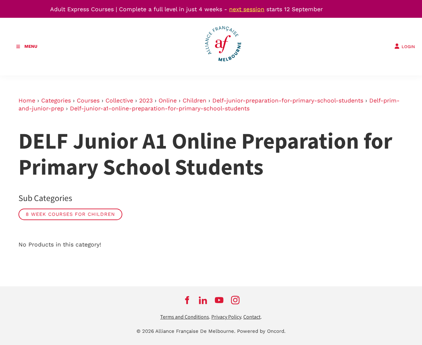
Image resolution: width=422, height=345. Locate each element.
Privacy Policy (226, 317)
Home (26, 100)
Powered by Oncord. (261, 331)
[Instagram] (235, 300)
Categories (56, 100)
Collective (119, 100)
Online (168, 100)
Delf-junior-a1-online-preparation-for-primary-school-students (160, 108)
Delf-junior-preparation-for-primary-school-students (287, 100)
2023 (146, 100)
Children (194, 100)
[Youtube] (219, 300)
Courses (88, 100)
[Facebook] (187, 300)
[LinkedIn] (203, 300)
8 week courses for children (70, 214)
